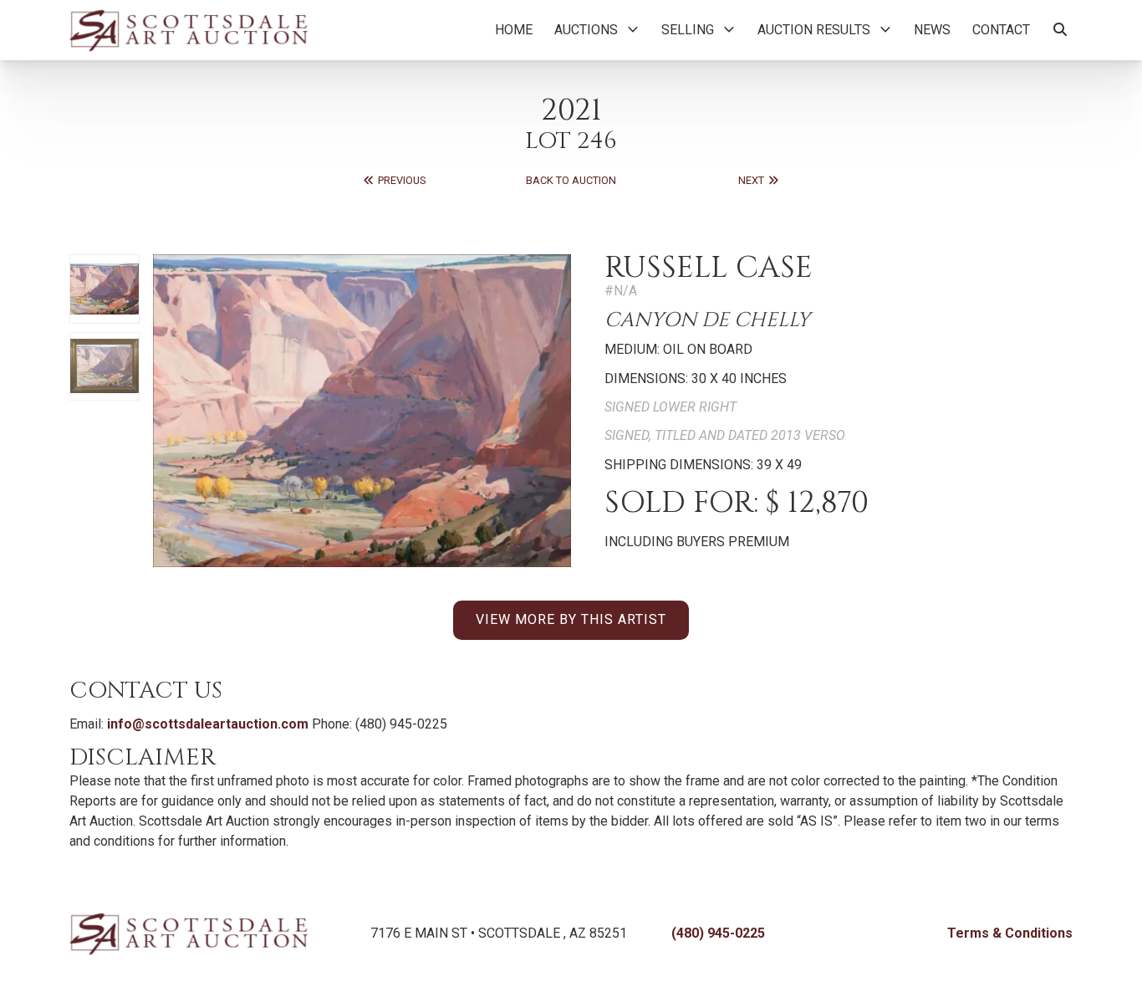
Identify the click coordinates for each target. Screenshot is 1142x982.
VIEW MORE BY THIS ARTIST (571, 619)
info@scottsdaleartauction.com (207, 724)
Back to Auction (571, 180)
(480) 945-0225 (718, 933)
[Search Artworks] (1060, 30)
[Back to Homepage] (188, 30)
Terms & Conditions (1010, 933)
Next (752, 180)
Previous (400, 180)
